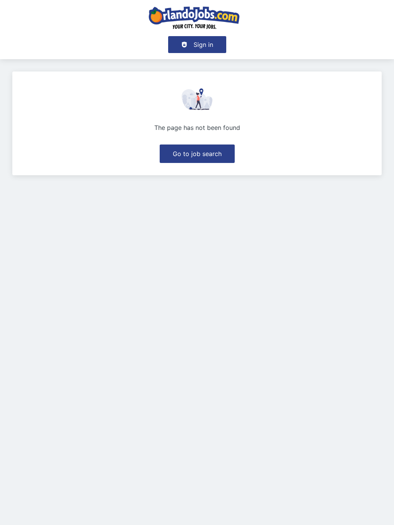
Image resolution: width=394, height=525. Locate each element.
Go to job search (197, 154)
